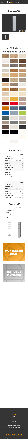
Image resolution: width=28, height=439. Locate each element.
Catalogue (14, 420)
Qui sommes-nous (14, 418)
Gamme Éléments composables (9, 7)
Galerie (14, 421)
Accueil (14, 416)
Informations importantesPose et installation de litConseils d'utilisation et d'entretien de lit (14, 427)
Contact (14, 423)
